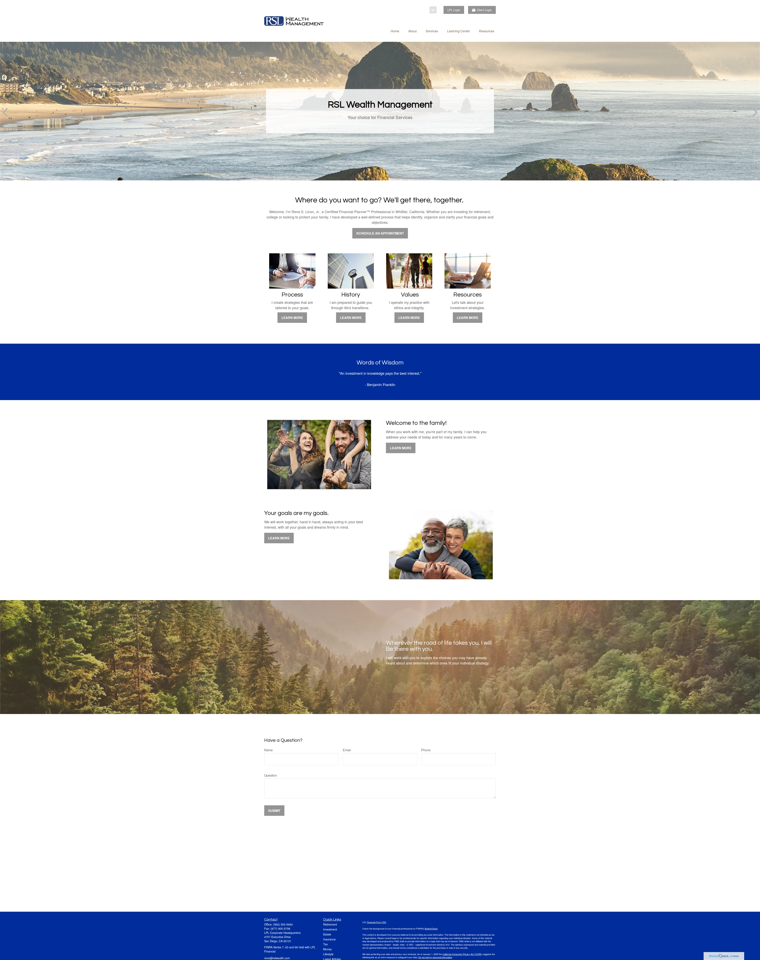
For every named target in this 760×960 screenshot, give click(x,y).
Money (327, 949)
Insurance (329, 939)
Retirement (330, 924)
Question (270, 775)
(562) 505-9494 (283, 924)
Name (268, 750)
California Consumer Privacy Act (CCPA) (462, 954)
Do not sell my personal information (435, 957)
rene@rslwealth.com (277, 958)
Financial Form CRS (376, 922)
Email (347, 750)
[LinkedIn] (433, 9)
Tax (325, 944)
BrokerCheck (431, 928)
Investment (330, 929)
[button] (395, 31)
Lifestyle (328, 954)
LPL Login (453, 10)
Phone (425, 750)
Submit (274, 810)
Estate (327, 934)
